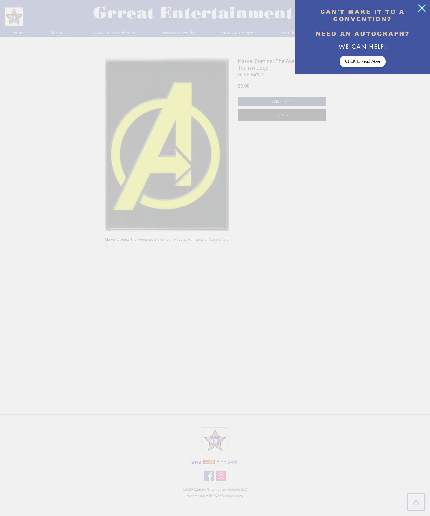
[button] (422, 8)
